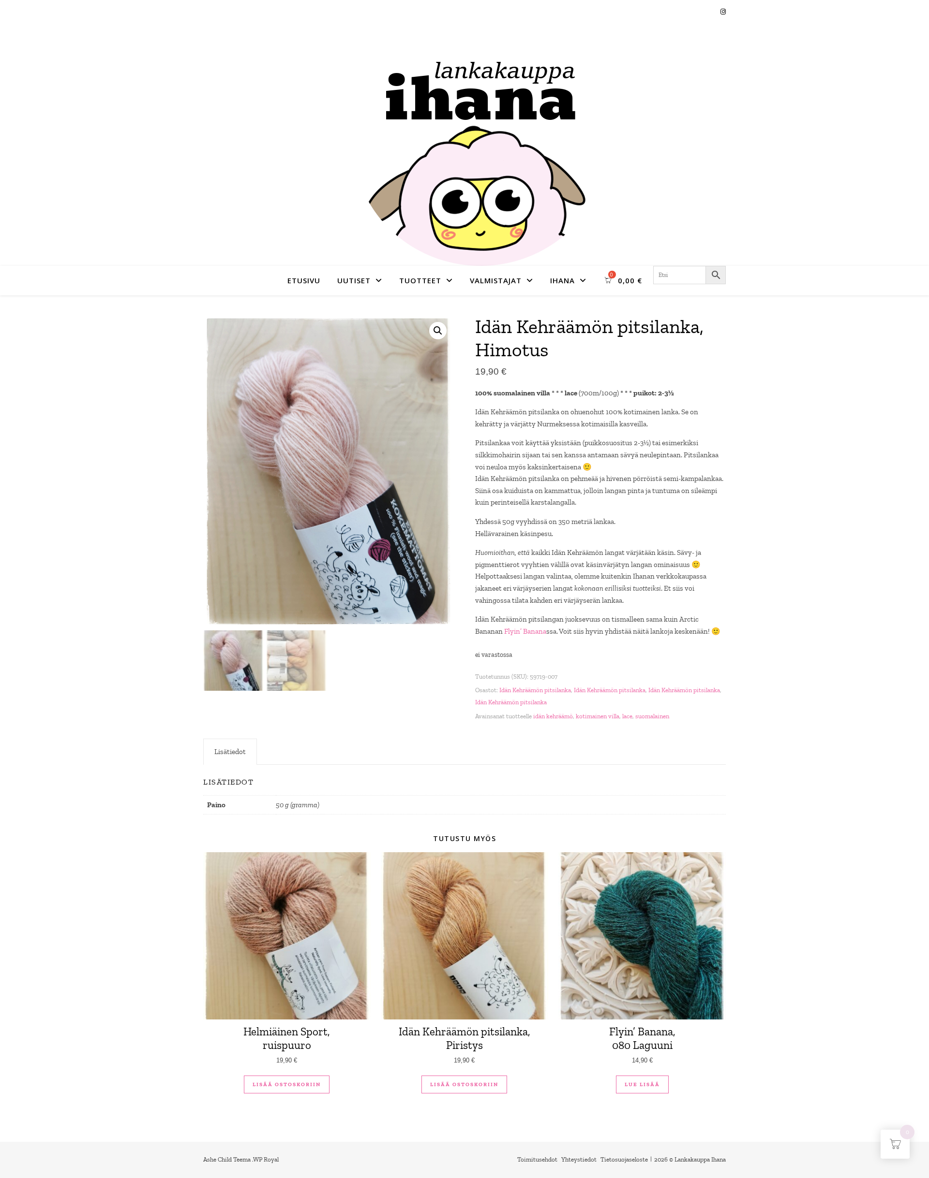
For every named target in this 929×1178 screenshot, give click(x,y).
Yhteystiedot (579, 1159)
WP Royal (266, 1159)
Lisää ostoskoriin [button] (287, 1084)
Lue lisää (642, 1084)
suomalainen (652, 716)
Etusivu (303, 280)
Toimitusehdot (537, 1159)
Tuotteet (420, 280)
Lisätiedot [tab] (230, 751)
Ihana (562, 280)
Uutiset (354, 280)
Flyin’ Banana (525, 631)
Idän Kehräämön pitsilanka (535, 690)
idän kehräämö (553, 716)
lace (627, 716)
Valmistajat (496, 280)
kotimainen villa (597, 716)
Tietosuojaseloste (624, 1159)
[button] (438, 330)
